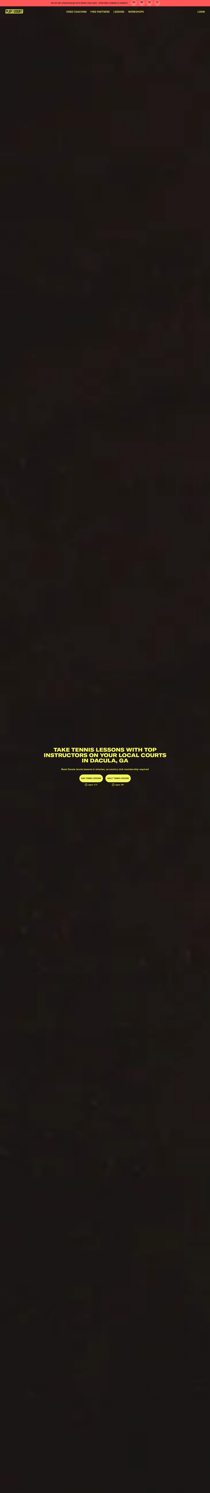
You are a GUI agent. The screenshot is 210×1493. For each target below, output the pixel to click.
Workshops (136, 11)
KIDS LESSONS (91, 778)
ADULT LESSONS (118, 778)
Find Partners (100, 11)
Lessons (119, 11)
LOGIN (201, 11)
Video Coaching (76, 11)
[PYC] (34, 11)
